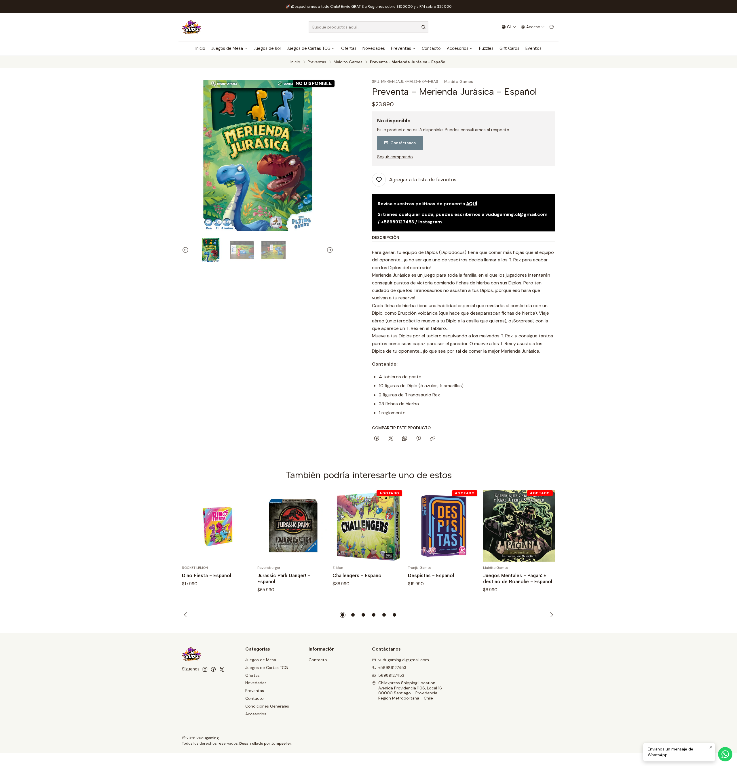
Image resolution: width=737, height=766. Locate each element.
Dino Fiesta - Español (206, 575)
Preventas (401, 48)
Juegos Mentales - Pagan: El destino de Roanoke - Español (517, 578)
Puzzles (486, 48)
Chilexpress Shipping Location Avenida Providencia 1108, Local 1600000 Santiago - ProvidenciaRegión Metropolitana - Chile (410, 690)
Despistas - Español (431, 575)
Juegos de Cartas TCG (308, 48)
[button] (342, 614)
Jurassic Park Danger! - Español (283, 578)
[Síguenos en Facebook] (213, 669)
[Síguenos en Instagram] (205, 669)
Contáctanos (403, 142)
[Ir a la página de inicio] (192, 27)
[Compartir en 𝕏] (391, 439)
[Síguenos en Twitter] (222, 669)
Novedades (373, 48)
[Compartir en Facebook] (376, 439)
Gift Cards (509, 48)
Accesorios (457, 48)
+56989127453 (392, 667)
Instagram (430, 222)
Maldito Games (348, 62)
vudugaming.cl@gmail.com (403, 659)
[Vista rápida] (243, 525)
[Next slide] (329, 250)
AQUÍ (471, 204)
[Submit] (423, 27)
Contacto (431, 48)
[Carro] (551, 27)
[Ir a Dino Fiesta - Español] (218, 526)
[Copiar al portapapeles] (432, 439)
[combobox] (368, 27)
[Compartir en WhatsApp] (404, 439)
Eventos (533, 48)
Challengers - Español (358, 575)
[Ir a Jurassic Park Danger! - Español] (293, 526)
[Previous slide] (186, 250)
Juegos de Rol (267, 48)
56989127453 (391, 675)
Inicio (200, 48)
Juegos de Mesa (227, 48)
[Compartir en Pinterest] (418, 439)
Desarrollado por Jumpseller (265, 743)
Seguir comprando (395, 157)
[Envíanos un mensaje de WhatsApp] (725, 754)
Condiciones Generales (267, 706)
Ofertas (348, 48)
